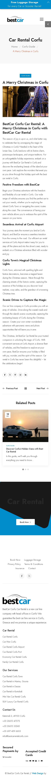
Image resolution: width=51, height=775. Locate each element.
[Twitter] (10, 375)
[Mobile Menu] (4, 19)
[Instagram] (20, 375)
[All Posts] (25, 388)
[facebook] (22, 576)
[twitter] (29, 576)
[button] (3, 772)
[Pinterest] (15, 375)
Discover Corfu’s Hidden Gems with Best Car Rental (24, 450)
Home (14, 46)
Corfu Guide (28, 46)
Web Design (37, 773)
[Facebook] (5, 375)
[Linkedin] (26, 375)
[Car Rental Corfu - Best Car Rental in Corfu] (15, 19)
